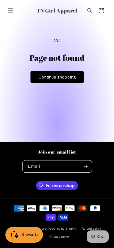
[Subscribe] (86, 166)
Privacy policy (59, 236)
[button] (10, 10)
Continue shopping (57, 77)
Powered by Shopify (62, 228)
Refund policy (91, 228)
